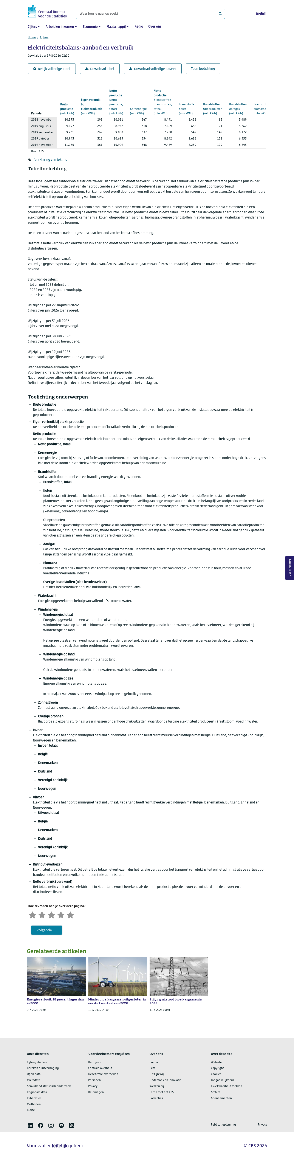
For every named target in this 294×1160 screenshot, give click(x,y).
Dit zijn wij (157, 1074)
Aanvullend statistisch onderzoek (49, 1086)
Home (32, 37)
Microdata (33, 1080)
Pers (152, 1068)
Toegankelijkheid (222, 1080)
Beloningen (96, 1092)
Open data (33, 1074)
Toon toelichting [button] (203, 69)
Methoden (34, 1104)
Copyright (217, 1068)
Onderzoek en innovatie (165, 1080)
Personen (94, 1080)
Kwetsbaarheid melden (226, 1086)
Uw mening (289, 568)
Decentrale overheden (103, 1074)
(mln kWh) (67, 109)
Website (216, 1062)
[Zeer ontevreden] (32, 914)
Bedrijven (94, 1062)
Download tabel (102, 69)
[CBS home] (48, 11)
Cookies (216, 1074)
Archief (215, 1092)
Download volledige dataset (155, 69)
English (260, 14)
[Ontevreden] (42, 914)
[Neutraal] (51, 914)
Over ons (154, 26)
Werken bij (157, 1086)
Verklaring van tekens (50, 160)
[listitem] (30, 1125)
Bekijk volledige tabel (54, 69)
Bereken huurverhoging (43, 1068)
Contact (154, 1062)
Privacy (92, 1086)
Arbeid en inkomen (60, 27)
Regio (139, 26)
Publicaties (34, 1098)
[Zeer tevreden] (70, 914)
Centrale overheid (100, 1068)
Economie (90, 27)
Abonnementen (221, 1098)
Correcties (156, 1098)
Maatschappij (116, 27)
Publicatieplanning (223, 1124)
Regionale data (37, 1092)
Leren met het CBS (162, 1092)
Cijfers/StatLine (37, 1062)
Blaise (31, 1110)
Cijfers (32, 27)
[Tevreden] (61, 914)
